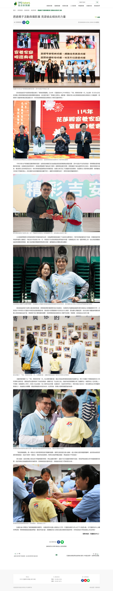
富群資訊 (97, 587)
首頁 (14, 10)
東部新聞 (33, 10)
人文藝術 (73, 5)
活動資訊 (89, 5)
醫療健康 (57, 5)
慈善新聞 (49, 5)
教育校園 (65, 5)
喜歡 (98, 17)
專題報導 (81, 5)
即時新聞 (20, 10)
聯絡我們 (97, 5)
